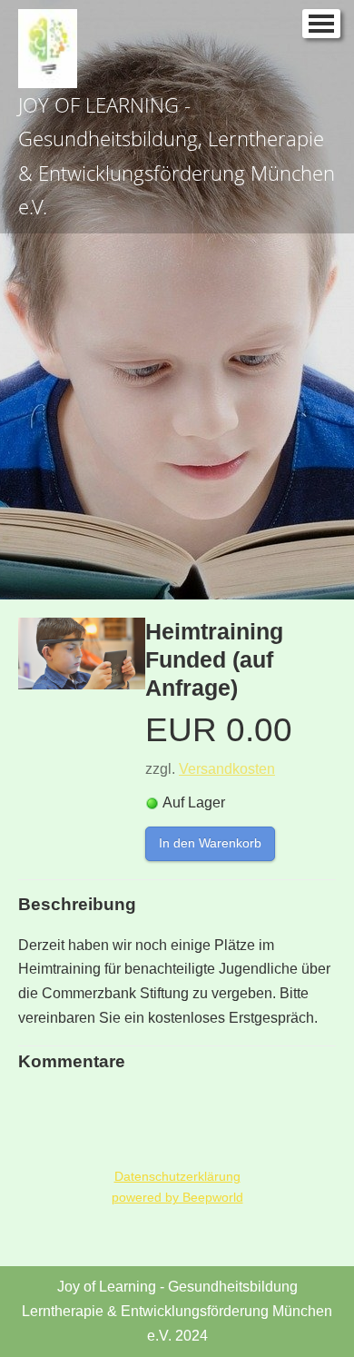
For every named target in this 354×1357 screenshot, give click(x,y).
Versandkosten (227, 769)
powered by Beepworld (177, 1197)
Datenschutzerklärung (177, 1176)
